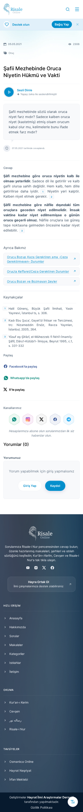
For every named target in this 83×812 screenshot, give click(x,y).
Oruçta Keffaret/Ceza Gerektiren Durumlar (38, 271)
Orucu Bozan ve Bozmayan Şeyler (32, 281)
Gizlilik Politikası (41, 807)
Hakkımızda (17, 627)
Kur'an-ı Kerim (19, 702)
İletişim (14, 671)
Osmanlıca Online (21, 761)
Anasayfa (15, 618)
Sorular (14, 636)
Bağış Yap (62, 24)
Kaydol (55, 485)
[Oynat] (9, 92)
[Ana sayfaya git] (12, 9)
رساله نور (15, 720)
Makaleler (16, 645)
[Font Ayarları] (73, 802)
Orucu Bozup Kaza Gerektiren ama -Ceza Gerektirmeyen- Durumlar (37, 259)
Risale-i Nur (17, 729)
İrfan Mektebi (18, 779)
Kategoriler (16, 654)
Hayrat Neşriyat (20, 770)
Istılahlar (15, 662)
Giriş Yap (29, 485)
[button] (68, 9)
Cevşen (14, 711)
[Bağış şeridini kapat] (77, 24)
